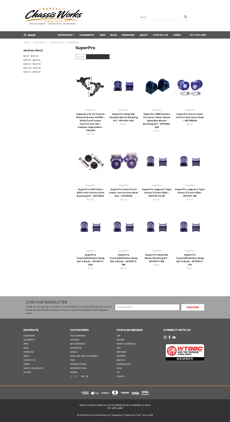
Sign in (27, 368)
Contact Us (160, 35)
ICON (119, 368)
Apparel (73, 372)
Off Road (74, 339)
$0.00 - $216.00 (30, 56)
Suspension (65, 35)
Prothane (121, 352)
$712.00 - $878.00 (32, 71)
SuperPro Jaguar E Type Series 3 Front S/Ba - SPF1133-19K (190, 192)
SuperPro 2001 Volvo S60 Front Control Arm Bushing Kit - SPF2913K (90, 192)
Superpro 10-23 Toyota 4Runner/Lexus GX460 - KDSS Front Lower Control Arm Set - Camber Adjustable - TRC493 (90, 122)
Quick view (90, 80)
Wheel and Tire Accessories (84, 356)
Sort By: (81, 56)
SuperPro (121, 356)
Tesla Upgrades (78, 335)
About (144, 35)
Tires (102, 35)
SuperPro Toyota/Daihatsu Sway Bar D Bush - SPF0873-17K (190, 259)
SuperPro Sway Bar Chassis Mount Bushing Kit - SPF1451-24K (123, 117)
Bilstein (120, 339)
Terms (177, 35)
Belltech (121, 360)
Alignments (86, 35)
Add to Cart (90, 92)
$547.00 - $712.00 (32, 68)
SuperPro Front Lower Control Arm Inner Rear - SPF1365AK (190, 117)
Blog (113, 35)
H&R (119, 348)
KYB (118, 335)
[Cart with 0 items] (205, 16)
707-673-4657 (198, 35)
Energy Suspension (126, 343)
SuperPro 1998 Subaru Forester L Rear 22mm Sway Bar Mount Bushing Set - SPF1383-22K (157, 120)
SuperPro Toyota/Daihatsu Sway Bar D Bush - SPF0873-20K (90, 259)
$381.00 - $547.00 (32, 63)
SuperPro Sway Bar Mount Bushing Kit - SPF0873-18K (157, 258)
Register (38, 368)
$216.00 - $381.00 (31, 60)
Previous (222, 412)
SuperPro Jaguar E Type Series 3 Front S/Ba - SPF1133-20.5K (157, 192)
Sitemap (27, 372)
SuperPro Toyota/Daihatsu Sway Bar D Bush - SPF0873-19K (124, 259)
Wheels (73, 352)
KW (118, 372)
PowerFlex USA (124, 364)
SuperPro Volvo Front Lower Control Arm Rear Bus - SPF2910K (123, 192)
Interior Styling (78, 364)
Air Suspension (77, 343)
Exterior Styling (78, 368)
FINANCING (128, 35)
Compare (89, 86)
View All (121, 376)
